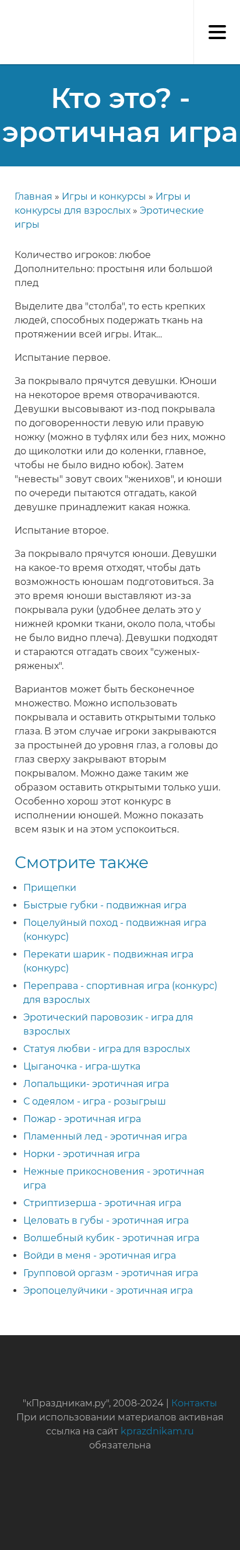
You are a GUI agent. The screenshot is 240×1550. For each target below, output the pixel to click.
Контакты (194, 1403)
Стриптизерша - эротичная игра (102, 1202)
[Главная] (6, 11)
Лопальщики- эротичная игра (96, 1083)
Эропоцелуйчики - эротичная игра (108, 1290)
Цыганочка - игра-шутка (81, 1066)
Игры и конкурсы (104, 196)
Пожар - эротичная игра (82, 1118)
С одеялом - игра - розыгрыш (94, 1101)
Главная (33, 196)
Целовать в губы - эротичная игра (106, 1220)
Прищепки (49, 887)
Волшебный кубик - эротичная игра (111, 1238)
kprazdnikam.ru (157, 1431)
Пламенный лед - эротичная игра (105, 1136)
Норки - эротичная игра (81, 1153)
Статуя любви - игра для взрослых (106, 1048)
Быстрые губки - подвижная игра (104, 905)
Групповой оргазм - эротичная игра (110, 1273)
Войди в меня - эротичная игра (99, 1255)
